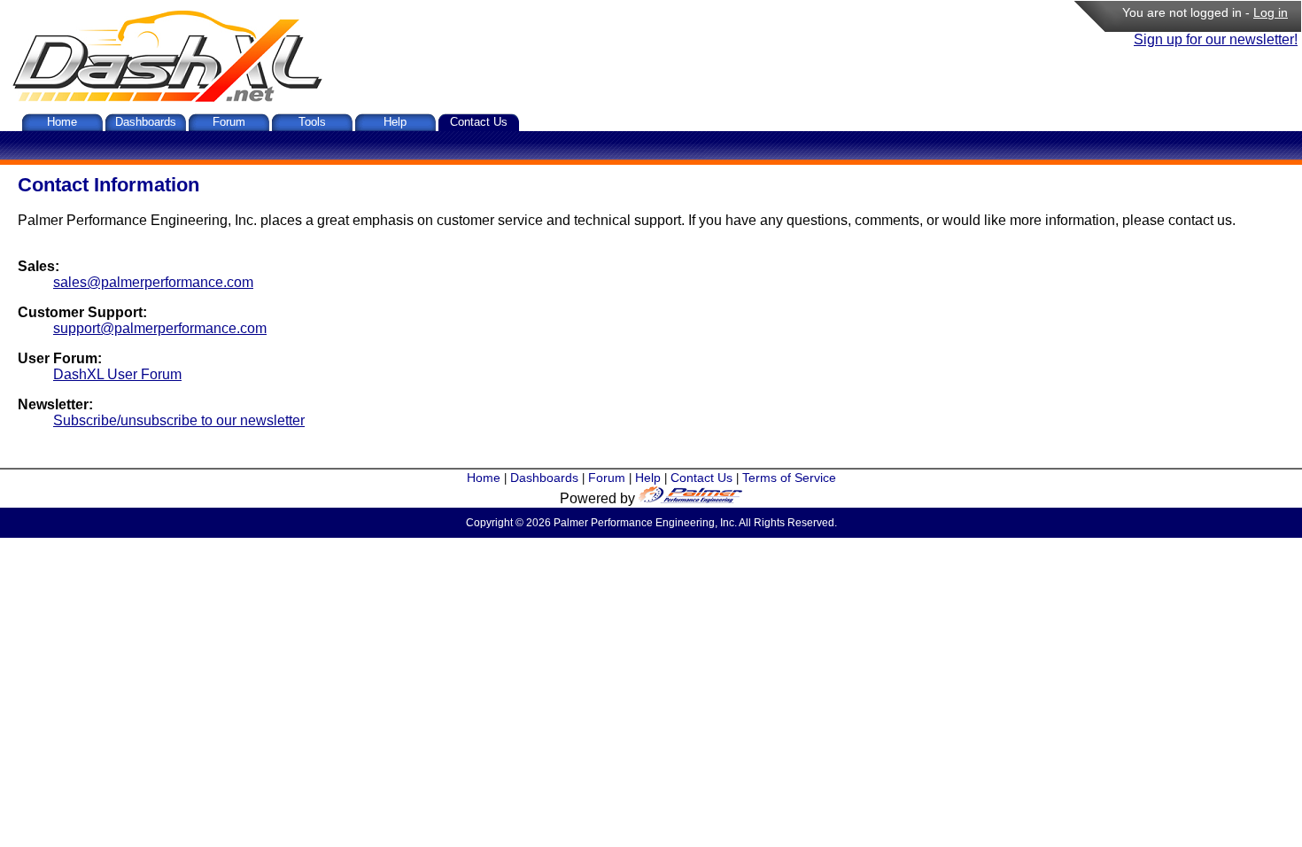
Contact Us (479, 121)
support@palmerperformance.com (160, 328)
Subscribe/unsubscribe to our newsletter (179, 420)
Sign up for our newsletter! (1216, 39)
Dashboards (145, 121)
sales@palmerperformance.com (153, 282)
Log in (1270, 12)
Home (62, 121)
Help (395, 121)
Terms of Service (789, 477)
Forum (229, 121)
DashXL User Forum (117, 374)
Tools (312, 121)
